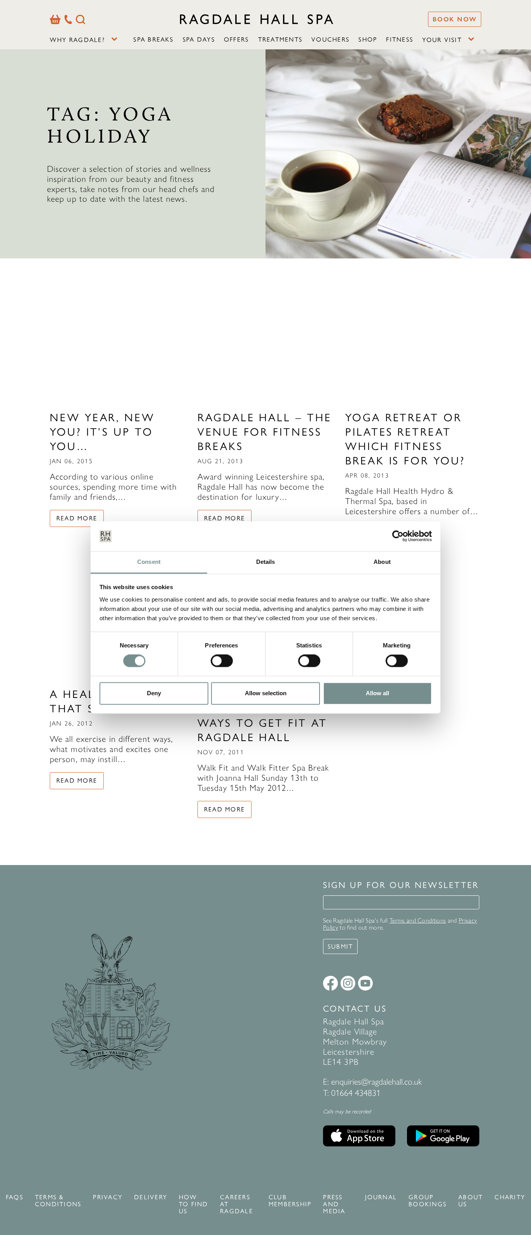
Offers (236, 39)
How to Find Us (193, 1204)
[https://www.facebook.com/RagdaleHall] (330, 983)
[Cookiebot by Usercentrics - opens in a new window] (398, 536)
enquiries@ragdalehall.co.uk (376, 1081)
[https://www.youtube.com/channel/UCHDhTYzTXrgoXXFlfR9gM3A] (365, 983)
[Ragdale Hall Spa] (256, 19)
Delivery (150, 1197)
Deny (154, 693)
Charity (509, 1197)
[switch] (222, 661)
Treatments (280, 39)
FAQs (14, 1197)
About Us (470, 1201)
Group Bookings (428, 1201)
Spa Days (199, 39)
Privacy (107, 1197)
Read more (76, 518)
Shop (367, 39)
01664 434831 (356, 1093)
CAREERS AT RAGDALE (236, 1204)
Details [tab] (265, 561)
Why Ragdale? (77, 40)
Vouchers (330, 39)
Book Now (455, 19)
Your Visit (441, 40)
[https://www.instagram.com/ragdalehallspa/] (348, 983)
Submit (340, 946)
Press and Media (334, 1204)
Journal (381, 1197)
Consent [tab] (149, 561)
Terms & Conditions (58, 1201)
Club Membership (290, 1201)
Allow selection (265, 693)
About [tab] (382, 561)
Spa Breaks (153, 39)
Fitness (399, 39)
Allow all (377, 693)
